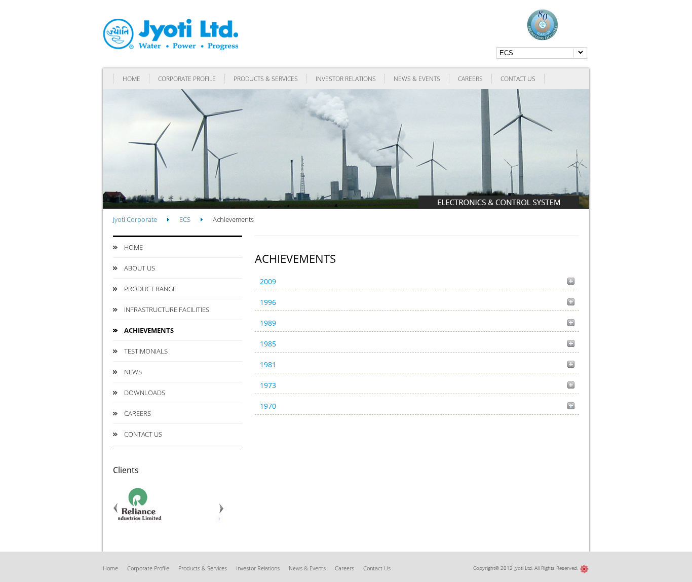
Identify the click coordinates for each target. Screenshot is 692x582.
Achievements (149, 330)
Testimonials (146, 351)
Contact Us (518, 78)
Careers (470, 78)
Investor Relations (346, 78)
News (133, 371)
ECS (184, 219)
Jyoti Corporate (135, 219)
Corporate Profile (187, 78)
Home (131, 78)
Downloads (144, 392)
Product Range (150, 288)
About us (139, 268)
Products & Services (266, 78)
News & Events (417, 78)
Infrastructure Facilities (166, 309)
